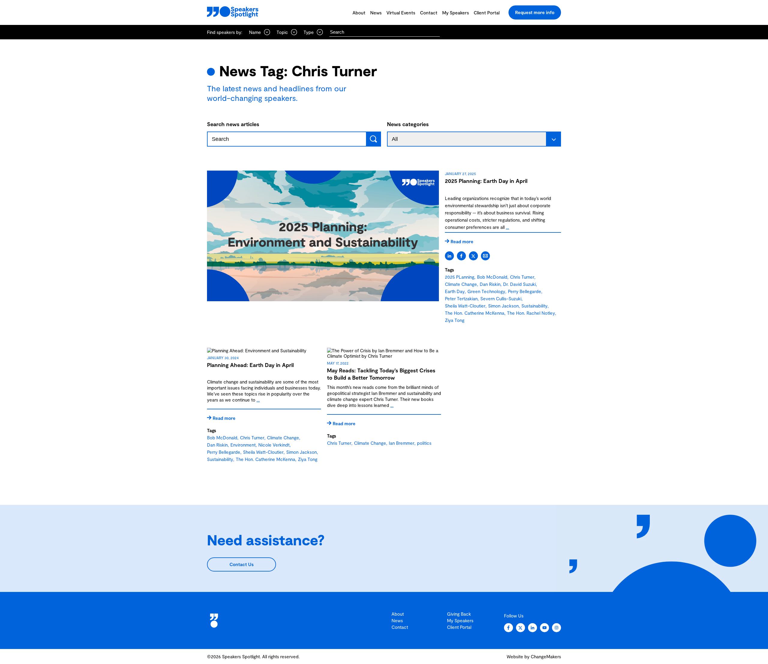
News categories (408, 124)
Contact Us (242, 564)
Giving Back (459, 614)
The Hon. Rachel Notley (531, 313)
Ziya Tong (454, 320)
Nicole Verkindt (274, 444)
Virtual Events (400, 12)
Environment (243, 444)
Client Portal (487, 12)
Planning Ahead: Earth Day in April (250, 365)
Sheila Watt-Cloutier (465, 305)
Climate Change (461, 284)
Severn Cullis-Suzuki (500, 298)
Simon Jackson (503, 305)
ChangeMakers (546, 656)
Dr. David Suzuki (519, 284)
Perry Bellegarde (524, 291)
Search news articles (233, 124)
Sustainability (534, 305)
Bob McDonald (492, 277)
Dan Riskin (490, 284)
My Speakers (455, 12)
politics (424, 443)
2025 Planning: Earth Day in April (486, 180)
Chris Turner (522, 277)
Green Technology (486, 291)
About (358, 12)
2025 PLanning (459, 277)
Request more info (534, 12)
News (376, 12)
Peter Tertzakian (461, 298)
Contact (428, 12)
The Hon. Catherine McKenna (474, 313)
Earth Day (455, 291)
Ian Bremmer (401, 443)
